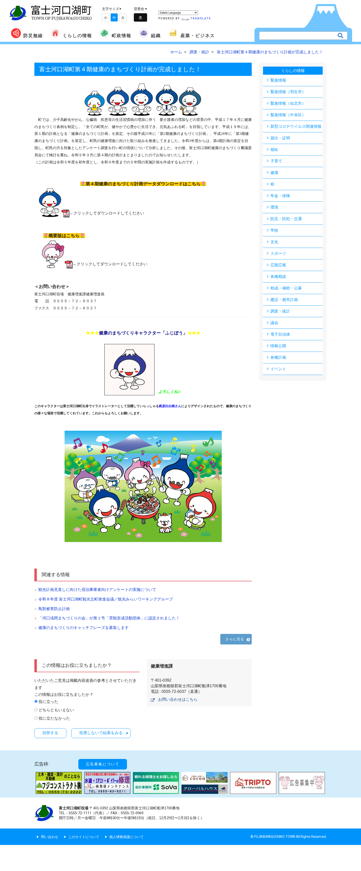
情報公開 (278, 346)
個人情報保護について (126, 837)
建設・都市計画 (284, 300)
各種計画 (278, 357)
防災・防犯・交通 (286, 219)
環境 (274, 207)
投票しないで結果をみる (101, 733)
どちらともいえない (56, 710)
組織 (156, 35)
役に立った (48, 702)
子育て (276, 161)
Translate (200, 18)
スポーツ (278, 253)
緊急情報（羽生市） (288, 92)
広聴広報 (278, 265)
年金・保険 (280, 196)
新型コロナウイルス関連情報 (295, 126)
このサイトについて (83, 837)
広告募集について (102, 764)
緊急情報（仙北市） (288, 103)
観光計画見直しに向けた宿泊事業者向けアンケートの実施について (97, 589)
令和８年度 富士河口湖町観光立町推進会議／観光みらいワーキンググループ (105, 599)
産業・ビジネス (197, 35)
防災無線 (33, 35)
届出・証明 (280, 138)
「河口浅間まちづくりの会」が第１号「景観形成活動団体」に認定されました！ (111, 618)
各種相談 (278, 276)
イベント (278, 369)
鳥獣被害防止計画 (54, 609)
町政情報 (121, 35)
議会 (274, 323)
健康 (274, 173)
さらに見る (234, 639)
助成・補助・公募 (286, 288)
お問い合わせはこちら (177, 699)
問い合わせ (49, 837)
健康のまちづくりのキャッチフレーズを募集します (83, 628)
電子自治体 (280, 334)
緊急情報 (278, 80)
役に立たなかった (54, 718)
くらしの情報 (77, 35)
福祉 (274, 149)
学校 (274, 230)
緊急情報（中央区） (288, 115)
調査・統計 (280, 311)
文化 (274, 242)
